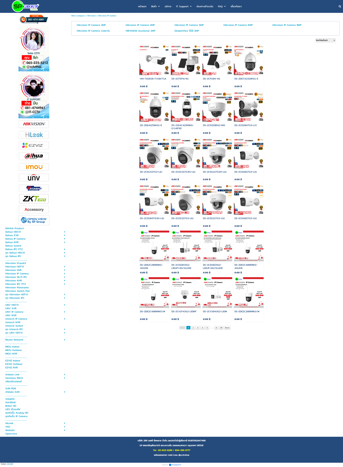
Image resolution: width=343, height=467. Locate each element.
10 (221, 327)
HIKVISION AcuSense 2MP (140, 31)
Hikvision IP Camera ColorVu (93, 31)
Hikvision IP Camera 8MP (286, 25)
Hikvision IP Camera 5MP (189, 25)
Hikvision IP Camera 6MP (238, 25)
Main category (78, 15)
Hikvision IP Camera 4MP (140, 25)
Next (227, 327)
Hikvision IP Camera (107, 15)
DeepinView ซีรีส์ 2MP (187, 31)
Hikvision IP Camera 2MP (91, 25)
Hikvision (91, 15)
